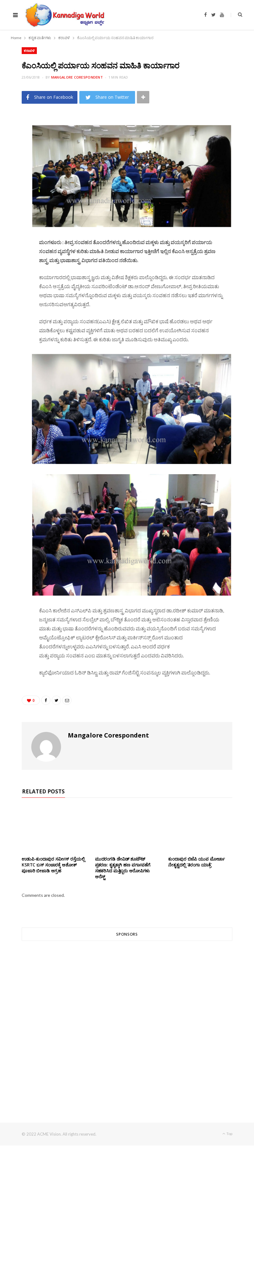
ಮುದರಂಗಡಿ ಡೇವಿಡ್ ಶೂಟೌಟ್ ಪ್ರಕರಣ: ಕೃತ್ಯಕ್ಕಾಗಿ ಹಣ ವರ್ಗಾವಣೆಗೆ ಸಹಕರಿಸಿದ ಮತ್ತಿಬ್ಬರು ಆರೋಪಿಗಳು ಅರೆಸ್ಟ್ (123, 867)
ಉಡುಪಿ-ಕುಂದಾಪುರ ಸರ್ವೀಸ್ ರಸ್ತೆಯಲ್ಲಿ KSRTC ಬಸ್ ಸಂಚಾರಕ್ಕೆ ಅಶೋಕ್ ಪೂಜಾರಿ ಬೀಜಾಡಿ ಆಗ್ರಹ (53, 865)
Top (229, 1133)
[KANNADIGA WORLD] (64, 15)
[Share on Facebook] (19, 140)
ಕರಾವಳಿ (29, 50)
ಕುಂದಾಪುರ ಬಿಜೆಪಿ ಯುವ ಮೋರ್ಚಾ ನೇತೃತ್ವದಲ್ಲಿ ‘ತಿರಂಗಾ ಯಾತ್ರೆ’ (196, 862)
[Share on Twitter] (19, 156)
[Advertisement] (127, 1020)
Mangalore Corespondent (77, 77)
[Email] (19, 171)
